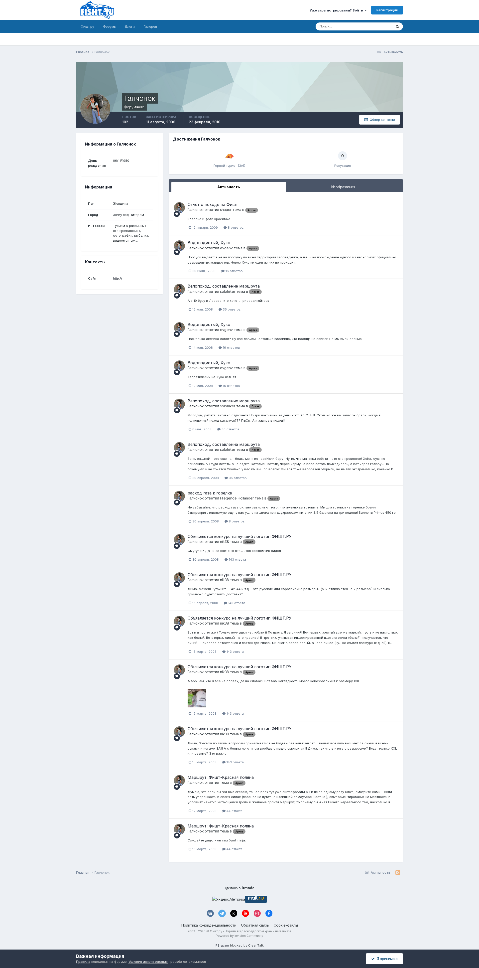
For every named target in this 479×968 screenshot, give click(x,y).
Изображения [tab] (343, 187)
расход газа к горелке (210, 492)
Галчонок (196, 209)
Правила (83, 962)
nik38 (224, 541)
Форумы (109, 26)
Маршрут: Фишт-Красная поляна (221, 777)
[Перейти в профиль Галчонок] (179, 207)
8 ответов (235, 227)
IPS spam (222, 945)
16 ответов (234, 271)
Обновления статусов (368, 26)
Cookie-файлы (286, 925)
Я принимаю (386, 959)
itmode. (248, 888)
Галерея (150, 26)
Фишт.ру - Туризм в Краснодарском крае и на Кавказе (250, 931)
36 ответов (231, 309)
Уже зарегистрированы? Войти (337, 10)
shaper (226, 209)
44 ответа (234, 811)
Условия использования (148, 962)
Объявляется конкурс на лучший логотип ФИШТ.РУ (239, 536)
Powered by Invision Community (239, 936)
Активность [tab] (228, 187)
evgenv (226, 248)
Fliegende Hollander (237, 498)
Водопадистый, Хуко (209, 242)
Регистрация (387, 10)
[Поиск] (397, 26)
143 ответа (237, 559)
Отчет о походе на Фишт (213, 204)
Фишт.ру (87, 26)
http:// (117, 278)
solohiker (227, 291)
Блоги (130, 26)
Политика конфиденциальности (208, 925)
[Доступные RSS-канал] (398, 872)
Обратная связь (255, 925)
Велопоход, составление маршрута (224, 286)
